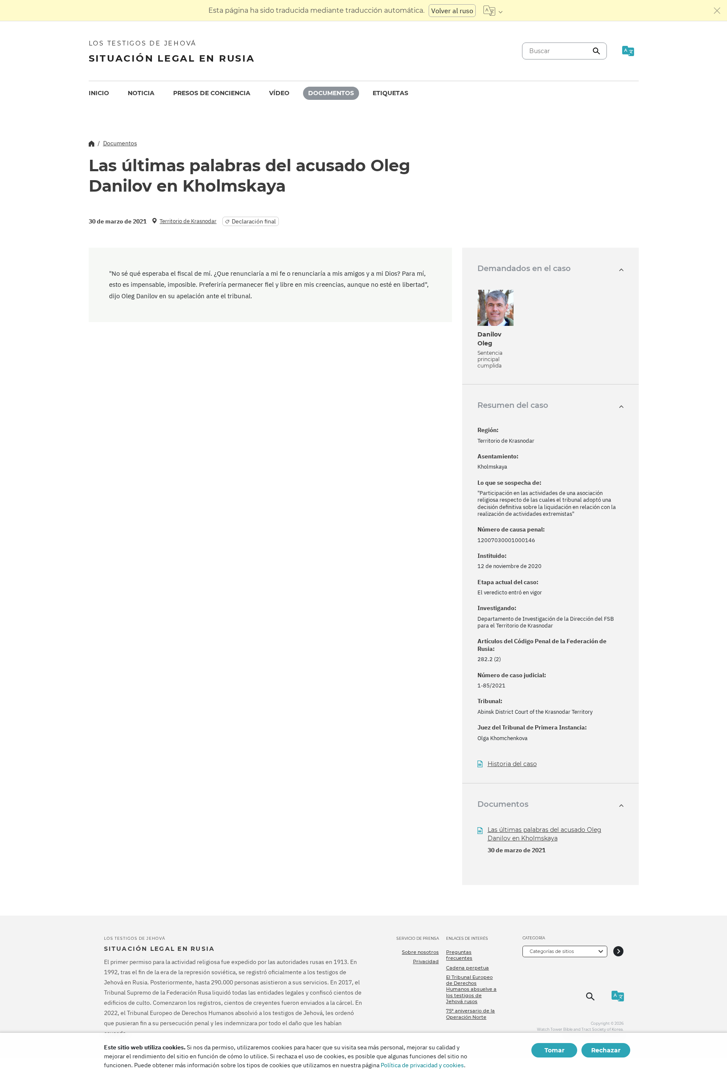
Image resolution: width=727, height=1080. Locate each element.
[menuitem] (99, 93)
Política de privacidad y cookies (422, 1065)
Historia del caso (512, 764)
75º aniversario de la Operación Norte (470, 1014)
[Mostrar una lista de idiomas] (493, 11)
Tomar (554, 1050)
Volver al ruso (452, 10)
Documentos (331, 93)
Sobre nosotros (420, 952)
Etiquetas (390, 93)
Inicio (99, 93)
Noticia (141, 93)
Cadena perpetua (467, 968)
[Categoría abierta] (618, 951)
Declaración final (254, 221)
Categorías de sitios (552, 951)
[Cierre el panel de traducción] (717, 10)
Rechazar (605, 1050)
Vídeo (279, 93)
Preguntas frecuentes (459, 955)
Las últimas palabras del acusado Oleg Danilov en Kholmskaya (544, 834)
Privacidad (426, 961)
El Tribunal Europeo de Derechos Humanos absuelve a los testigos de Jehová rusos (471, 989)
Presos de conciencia (211, 93)
